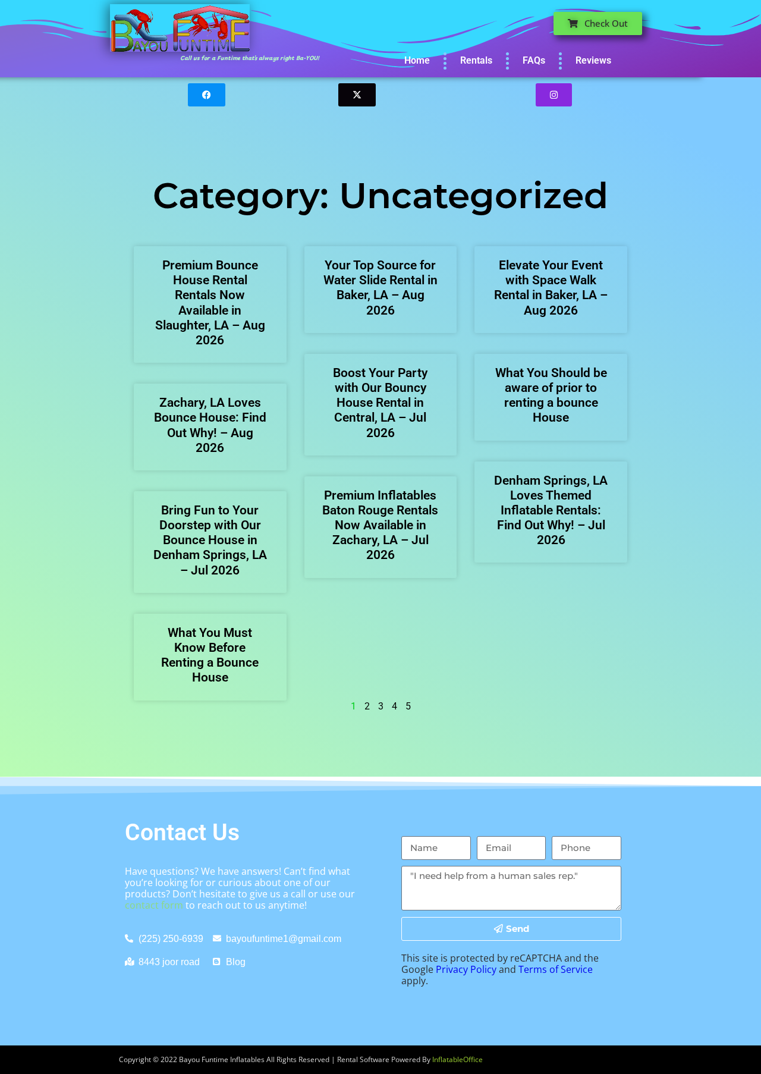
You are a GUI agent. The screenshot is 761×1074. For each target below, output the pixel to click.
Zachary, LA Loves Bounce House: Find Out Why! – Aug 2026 (210, 425)
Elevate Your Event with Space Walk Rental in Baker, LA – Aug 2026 (551, 288)
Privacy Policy (466, 969)
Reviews (593, 60)
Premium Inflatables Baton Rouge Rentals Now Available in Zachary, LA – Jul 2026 (380, 525)
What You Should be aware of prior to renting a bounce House (551, 395)
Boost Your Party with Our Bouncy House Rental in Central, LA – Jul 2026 (380, 403)
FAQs (534, 60)
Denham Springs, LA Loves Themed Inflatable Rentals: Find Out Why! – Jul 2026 (551, 510)
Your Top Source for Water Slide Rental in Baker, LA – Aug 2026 (380, 288)
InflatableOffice (457, 1059)
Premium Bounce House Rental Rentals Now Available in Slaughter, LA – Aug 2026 (210, 302)
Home (417, 60)
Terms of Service (555, 969)
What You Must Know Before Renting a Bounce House (210, 655)
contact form (154, 905)
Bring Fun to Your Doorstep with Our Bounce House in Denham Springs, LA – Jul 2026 (210, 540)
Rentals (476, 60)
